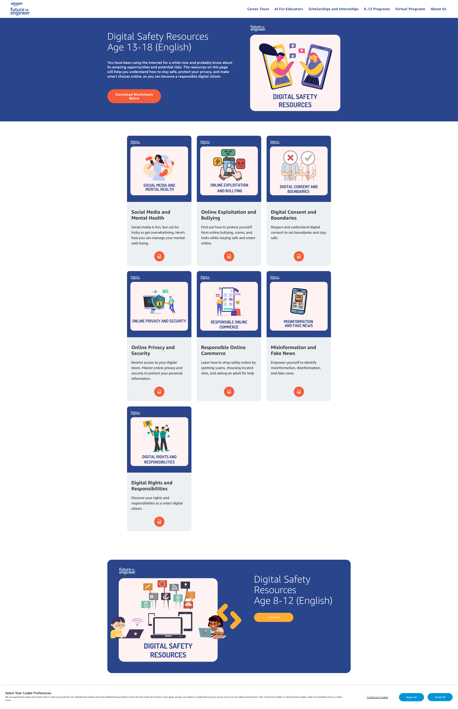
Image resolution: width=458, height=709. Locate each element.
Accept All (440, 697)
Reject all (411, 697)
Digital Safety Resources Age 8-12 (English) (293, 589)
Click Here (273, 617)
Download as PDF (159, 256)
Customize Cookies (377, 697)
